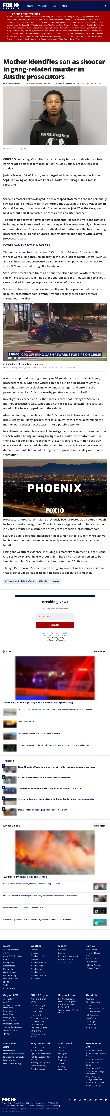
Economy (62, 953)
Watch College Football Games (96, 1054)
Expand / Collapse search (105, 6)
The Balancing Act (38, 1005)
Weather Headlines (39, 956)
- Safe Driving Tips (11, 988)
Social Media (65, 1043)
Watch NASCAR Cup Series (94, 1063)
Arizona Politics (92, 958)
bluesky (95, 1100)
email (100, 1100)
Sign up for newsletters (41, 1053)
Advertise (90, 999)
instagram (80, 1100)
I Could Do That (38, 1021)
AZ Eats (34, 1002)
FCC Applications (93, 1011)
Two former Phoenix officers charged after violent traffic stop (50, 788)
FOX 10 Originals (40, 995)
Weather (36, 945)
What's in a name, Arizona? (38, 1035)
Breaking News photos (41, 1062)
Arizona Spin (8, 999)
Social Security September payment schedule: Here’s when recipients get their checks (55, 709)
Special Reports (10, 1030)
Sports (6, 981)
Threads (61, 1063)
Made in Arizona (10, 1020)
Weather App (36, 969)
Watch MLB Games (94, 1059)
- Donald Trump (93, 968)
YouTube (62, 1047)
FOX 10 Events (37, 1050)
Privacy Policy (58, 637)
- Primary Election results (93, 954)
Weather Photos (38, 972)
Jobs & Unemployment (68, 956)
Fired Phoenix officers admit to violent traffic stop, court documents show (56, 767)
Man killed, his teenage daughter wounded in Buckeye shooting (38, 702)
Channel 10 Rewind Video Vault (11, 1006)
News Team (91, 1018)
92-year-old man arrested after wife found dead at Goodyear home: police (56, 799)
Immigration (8, 962)
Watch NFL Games (94, 1050)
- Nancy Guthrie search (13, 1027)
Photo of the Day (38, 1065)
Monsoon (35, 953)
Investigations (9, 1017)
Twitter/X (62, 1060)
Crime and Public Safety (53, 83)
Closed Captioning (93, 1002)
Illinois (43, 581)
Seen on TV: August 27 (28, 721)
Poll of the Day (9, 975)
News (55, 581)
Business (62, 949)
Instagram (62, 1053)
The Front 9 (36, 1015)
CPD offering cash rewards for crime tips (23, 364)
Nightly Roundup (10, 972)
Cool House (8, 1011)
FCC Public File (92, 1015)
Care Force (8, 1002)
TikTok (61, 1050)
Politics (90, 945)
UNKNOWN (36, 1031)
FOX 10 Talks (36, 1011)
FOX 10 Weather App (12, 1063)
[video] (55, 852)
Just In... (8, 651)
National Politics (93, 965)
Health (6, 959)
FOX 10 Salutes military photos (41, 1058)
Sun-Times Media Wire (33, 83)
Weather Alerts (37, 965)
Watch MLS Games (94, 1085)
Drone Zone (8, 1014)
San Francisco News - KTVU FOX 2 (67, 1005)
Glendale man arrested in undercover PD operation (44, 777)
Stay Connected (40, 1043)
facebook (70, 1100)
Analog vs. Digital (38, 999)
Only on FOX (10, 995)
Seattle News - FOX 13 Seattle (68, 1011)
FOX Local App (9, 1060)
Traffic (6, 985)
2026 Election (91, 949)
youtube (85, 1100)
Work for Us (91, 1027)
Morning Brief (9, 969)
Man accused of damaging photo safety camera (42, 810)
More (64, 5)
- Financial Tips (64, 962)
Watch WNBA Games (95, 1082)
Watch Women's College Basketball (94, 1078)
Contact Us (90, 1005)
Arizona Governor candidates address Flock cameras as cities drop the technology (54, 745)
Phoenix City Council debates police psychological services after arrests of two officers (40, 895)
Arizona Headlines (11, 949)
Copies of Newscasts (95, 1008)
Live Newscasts (10, 1050)
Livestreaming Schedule (13, 1057)
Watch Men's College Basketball (95, 1072)
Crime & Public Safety (12, 956)
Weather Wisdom (38, 975)
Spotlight (7, 1033)
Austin (53, 164)
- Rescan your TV (93, 1024)
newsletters (106, 1100)
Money (62, 945)
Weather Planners (38, 962)
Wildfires (34, 959)
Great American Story (40, 1018)
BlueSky (61, 1066)
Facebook (62, 1057)
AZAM (6, 953)
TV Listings (90, 1021)
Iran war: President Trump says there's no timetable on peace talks (31, 884)
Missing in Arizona (11, 1023)
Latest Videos (11, 825)
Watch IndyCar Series (95, 1068)
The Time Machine (39, 1027)
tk (90, 1100)
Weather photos (38, 1069)
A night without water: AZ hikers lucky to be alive (39, 733)
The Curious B (37, 1008)
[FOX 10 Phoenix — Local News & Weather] (12, 6)
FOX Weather (36, 978)
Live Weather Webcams (13, 1053)
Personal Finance (65, 959)
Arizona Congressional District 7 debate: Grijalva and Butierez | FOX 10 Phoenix (37, 919)
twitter (75, 1100)
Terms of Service (57, 640)
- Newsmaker (91, 961)
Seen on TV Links (10, 978)
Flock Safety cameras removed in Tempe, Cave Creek (25, 907)
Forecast (34, 949)
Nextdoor (62, 1069)
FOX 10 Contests (38, 1047)
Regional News (67, 995)
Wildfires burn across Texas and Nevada (25, 876)
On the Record (37, 1024)
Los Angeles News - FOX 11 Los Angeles (67, 1000)
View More (99, 651)
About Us (91, 995)
